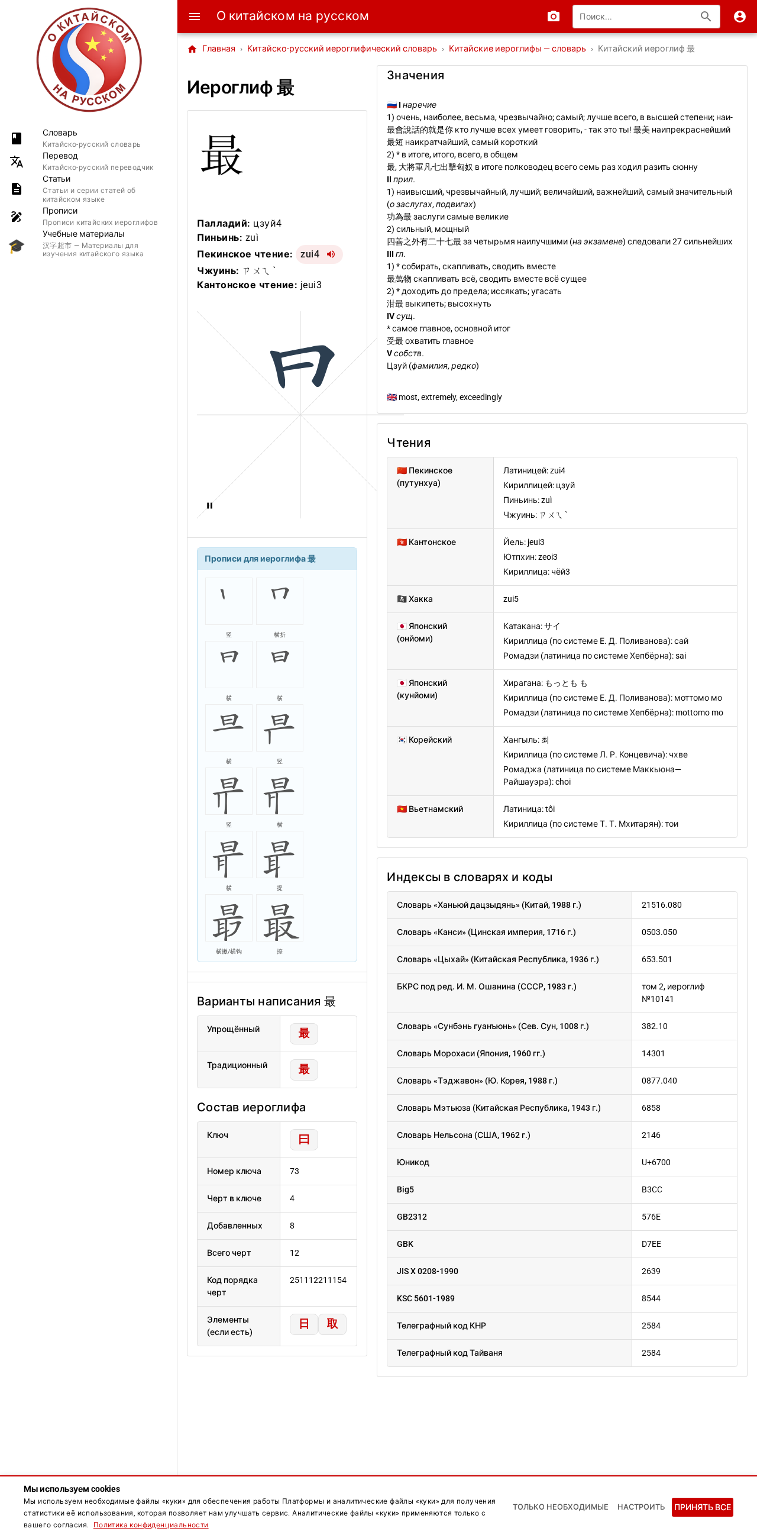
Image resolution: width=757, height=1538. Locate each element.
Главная (211, 49)
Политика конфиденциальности (151, 1525)
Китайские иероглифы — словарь (517, 49)
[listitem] (88, 138)
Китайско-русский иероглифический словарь (342, 49)
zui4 (309, 254)
